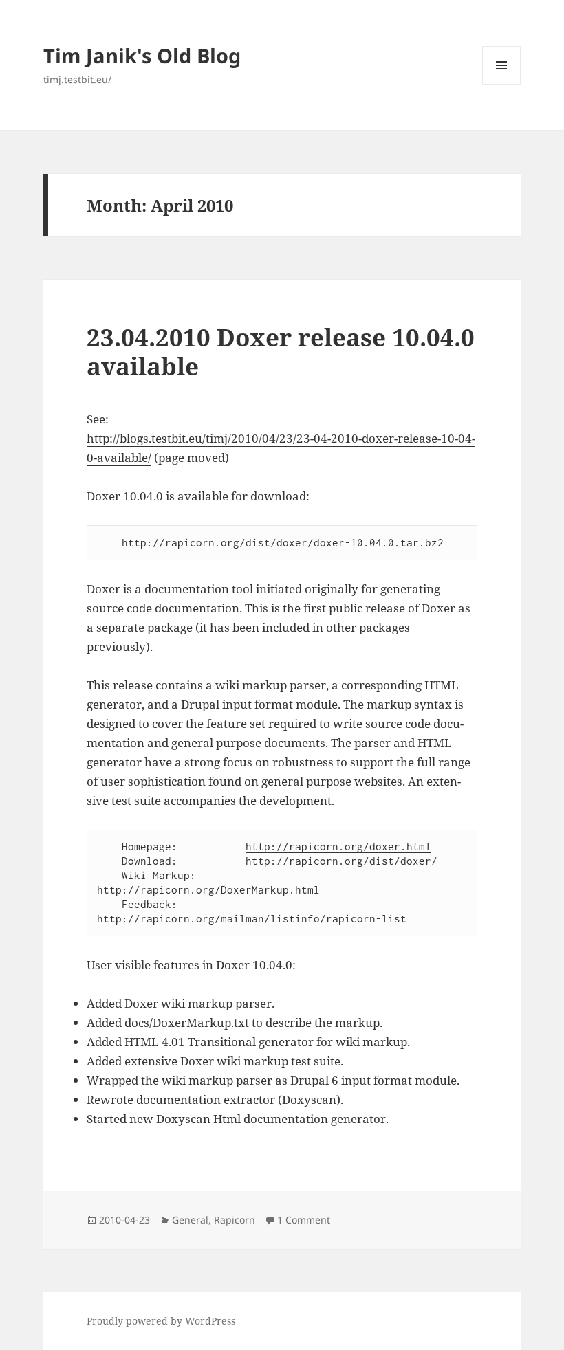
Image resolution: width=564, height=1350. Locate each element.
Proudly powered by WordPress (161, 1320)
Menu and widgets (502, 84)
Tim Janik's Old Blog (142, 55)
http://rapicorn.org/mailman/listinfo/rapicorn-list (251, 918)
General (190, 1219)
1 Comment (303, 1219)
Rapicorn (234, 1219)
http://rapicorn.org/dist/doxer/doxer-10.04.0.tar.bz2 (283, 542)
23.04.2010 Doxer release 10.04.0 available (281, 351)
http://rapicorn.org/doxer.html (338, 846)
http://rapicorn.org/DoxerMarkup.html (208, 889)
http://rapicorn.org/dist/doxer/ (341, 860)
